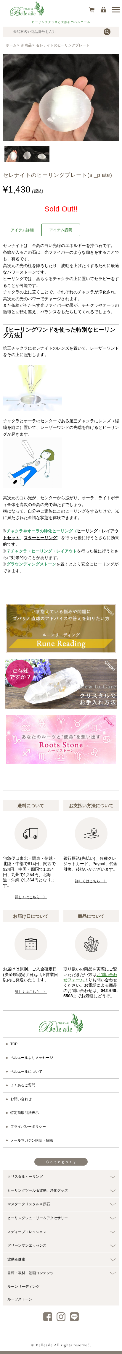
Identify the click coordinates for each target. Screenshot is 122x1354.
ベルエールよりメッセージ (31, 1058)
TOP (13, 1044)
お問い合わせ (21, 1099)
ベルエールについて (26, 1071)
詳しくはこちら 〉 (31, 897)
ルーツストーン (19, 1299)
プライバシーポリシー (28, 1126)
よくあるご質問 (22, 1085)
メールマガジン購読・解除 (31, 1140)
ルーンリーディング (23, 1286)
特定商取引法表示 (24, 1113)
